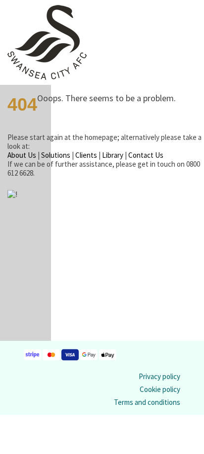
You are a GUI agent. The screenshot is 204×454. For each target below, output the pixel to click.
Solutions (55, 155)
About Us (21, 155)
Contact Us (145, 155)
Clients (86, 155)
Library (112, 155)
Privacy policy (159, 376)
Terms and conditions (147, 402)
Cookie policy (160, 389)
